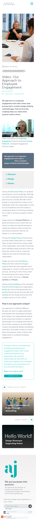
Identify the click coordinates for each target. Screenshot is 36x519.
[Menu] (31, 3)
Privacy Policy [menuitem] (28, 513)
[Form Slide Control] (30, 506)
